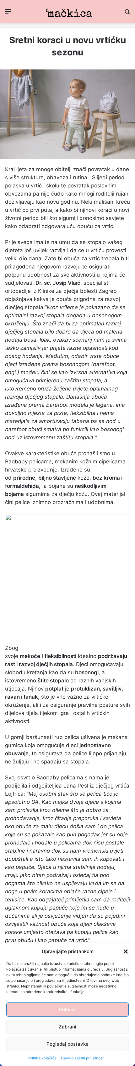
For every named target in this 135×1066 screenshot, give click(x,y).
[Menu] (8, 14)
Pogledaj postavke (67, 1044)
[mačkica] (67, 11)
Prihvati (68, 1009)
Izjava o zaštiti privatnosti (82, 1058)
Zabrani (67, 1027)
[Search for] (127, 14)
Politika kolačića (42, 1058)
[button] (125, 951)
